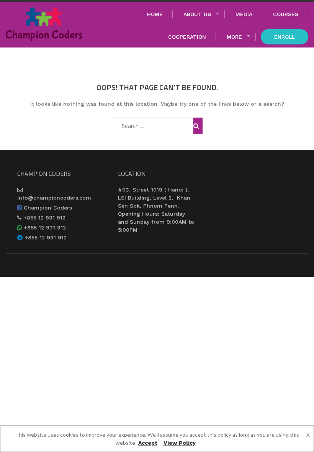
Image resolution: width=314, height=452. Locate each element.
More (234, 37)
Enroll (284, 37)
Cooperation (187, 37)
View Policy (180, 443)
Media (244, 14)
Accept (147, 443)
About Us (197, 14)
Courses (285, 14)
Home (155, 14)
